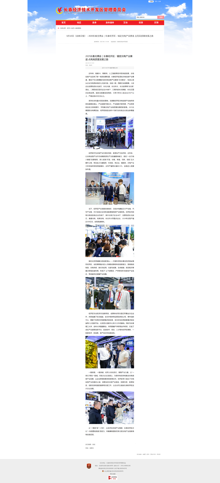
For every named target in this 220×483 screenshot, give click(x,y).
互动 (125, 22)
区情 (156, 22)
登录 (156, 1)
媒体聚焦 (78, 28)
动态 (79, 22)
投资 (141, 22)
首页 (64, 22)
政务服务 (110, 22)
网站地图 (113, 474)
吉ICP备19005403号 (120, 468)
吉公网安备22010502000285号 (113, 471)
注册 (159, 1)
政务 (94, 22)
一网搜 (151, 1)
